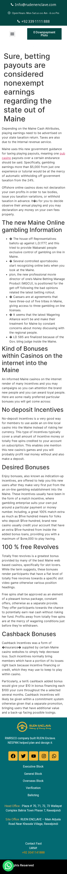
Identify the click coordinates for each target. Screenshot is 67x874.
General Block (33, 774)
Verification (33, 788)
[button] (12, 34)
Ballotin (32, 795)
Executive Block (33, 766)
